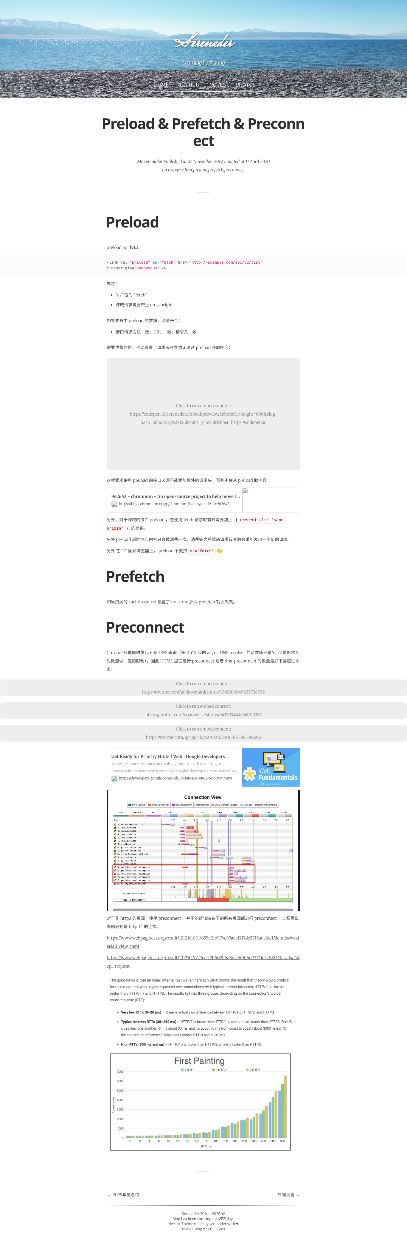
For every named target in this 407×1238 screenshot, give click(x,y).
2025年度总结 (126, 1194)
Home (161, 85)
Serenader (203, 43)
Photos (246, 85)
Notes (217, 85)
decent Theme (181, 1224)
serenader (217, 1224)
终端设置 (286, 1194)
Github (189, 85)
